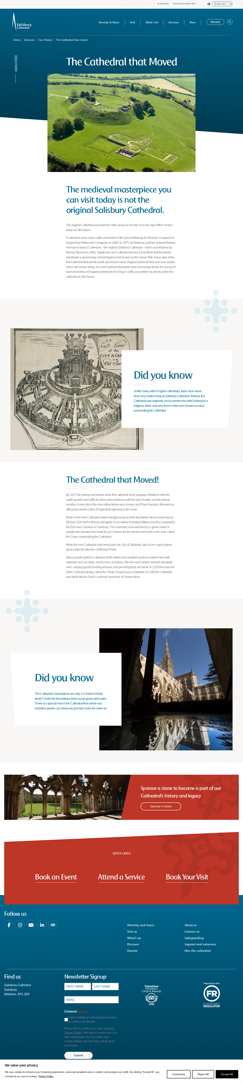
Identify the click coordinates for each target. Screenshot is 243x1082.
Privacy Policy (46, 1076)
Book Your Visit (187, 877)
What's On (152, 22)
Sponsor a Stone (161, 806)
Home (17, 39)
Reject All (203, 1074)
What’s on (134, 938)
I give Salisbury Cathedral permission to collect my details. (93, 1019)
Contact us (192, 931)
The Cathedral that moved (72, 39)
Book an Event (56, 877)
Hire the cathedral (198, 950)
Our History (45, 39)
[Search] (230, 22)
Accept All (227, 1074)
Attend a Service (121, 877)
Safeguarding (184, 4)
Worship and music (140, 925)
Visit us (132, 931)
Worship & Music (109, 22)
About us (191, 925)
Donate (163, 4)
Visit (132, 22)
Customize (178, 1074)
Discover (174, 22)
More (192, 22)
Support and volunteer (200, 944)
